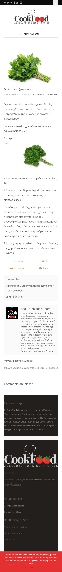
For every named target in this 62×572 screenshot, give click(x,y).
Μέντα (7, 360)
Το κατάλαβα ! (28, 567)
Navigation (31, 34)
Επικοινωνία (9, 539)
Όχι (38, 567)
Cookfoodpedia (36, 94)
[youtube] (17, 2)
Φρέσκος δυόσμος (23, 360)
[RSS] (7, 297)
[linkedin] (8, 2)
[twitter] (11, 2)
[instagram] (21, 2)
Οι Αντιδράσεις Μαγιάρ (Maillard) (22, 367)
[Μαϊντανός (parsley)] (31, 67)
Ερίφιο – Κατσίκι (48, 367)
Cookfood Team (51, 94)
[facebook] (14, 2)
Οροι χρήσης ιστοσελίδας (15, 527)
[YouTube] (16, 297)
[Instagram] (22, 297)
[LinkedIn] (19, 297)
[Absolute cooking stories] (31, 23)
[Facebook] (13, 297)
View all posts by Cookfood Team (37, 351)
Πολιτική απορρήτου (13, 533)
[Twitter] (10, 297)
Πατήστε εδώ (13, 285)
